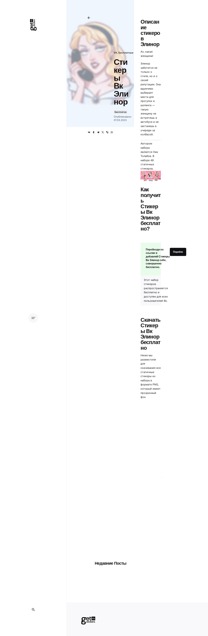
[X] (103, 132)
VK (115, 52)
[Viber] (107, 132)
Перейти (178, 251)
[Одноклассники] (94, 132)
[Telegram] (98, 132)
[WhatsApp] (112, 132)
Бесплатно (121, 111)
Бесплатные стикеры (131, 52)
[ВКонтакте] (89, 132)
